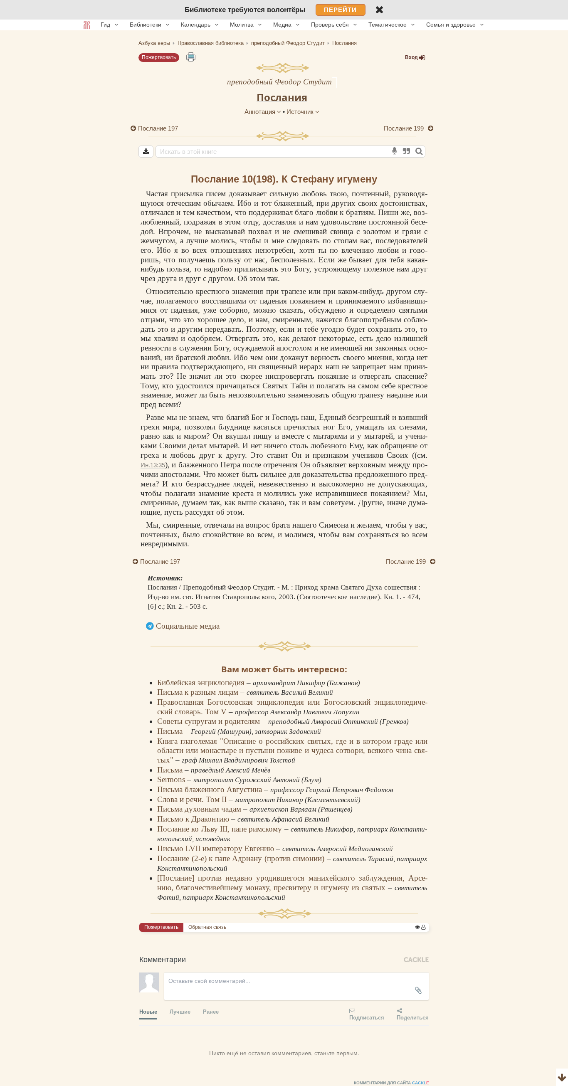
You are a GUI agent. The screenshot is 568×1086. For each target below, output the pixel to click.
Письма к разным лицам (198, 692)
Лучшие (180, 1011)
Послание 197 (158, 128)
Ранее (211, 1011)
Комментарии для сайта (391, 1083)
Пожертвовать (159, 57)
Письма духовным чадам (200, 809)
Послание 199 (404, 128)
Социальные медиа (188, 626)
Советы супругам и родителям (209, 721)
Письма (171, 731)
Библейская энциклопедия (202, 682)
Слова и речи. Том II (193, 799)
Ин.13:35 (153, 465)
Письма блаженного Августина (210, 789)
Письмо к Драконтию (194, 818)
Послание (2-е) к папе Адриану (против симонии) (242, 858)
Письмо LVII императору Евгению (216, 848)
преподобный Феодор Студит (279, 81)
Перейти (340, 9)
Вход (411, 57)
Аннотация (260, 111)
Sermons (172, 779)
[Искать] (418, 152)
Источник (300, 111)
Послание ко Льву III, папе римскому (220, 828)
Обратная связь (207, 927)
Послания (282, 97)
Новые (148, 1011)
